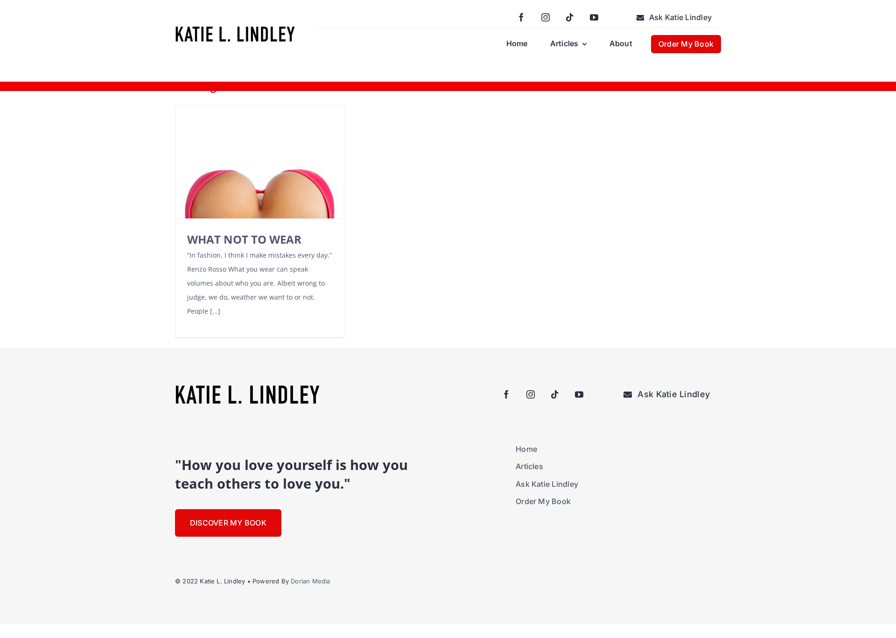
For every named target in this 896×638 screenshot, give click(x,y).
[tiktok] (570, 17)
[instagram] (545, 17)
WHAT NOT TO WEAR (244, 239)
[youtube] (594, 17)
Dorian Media (310, 581)
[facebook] (521, 17)
